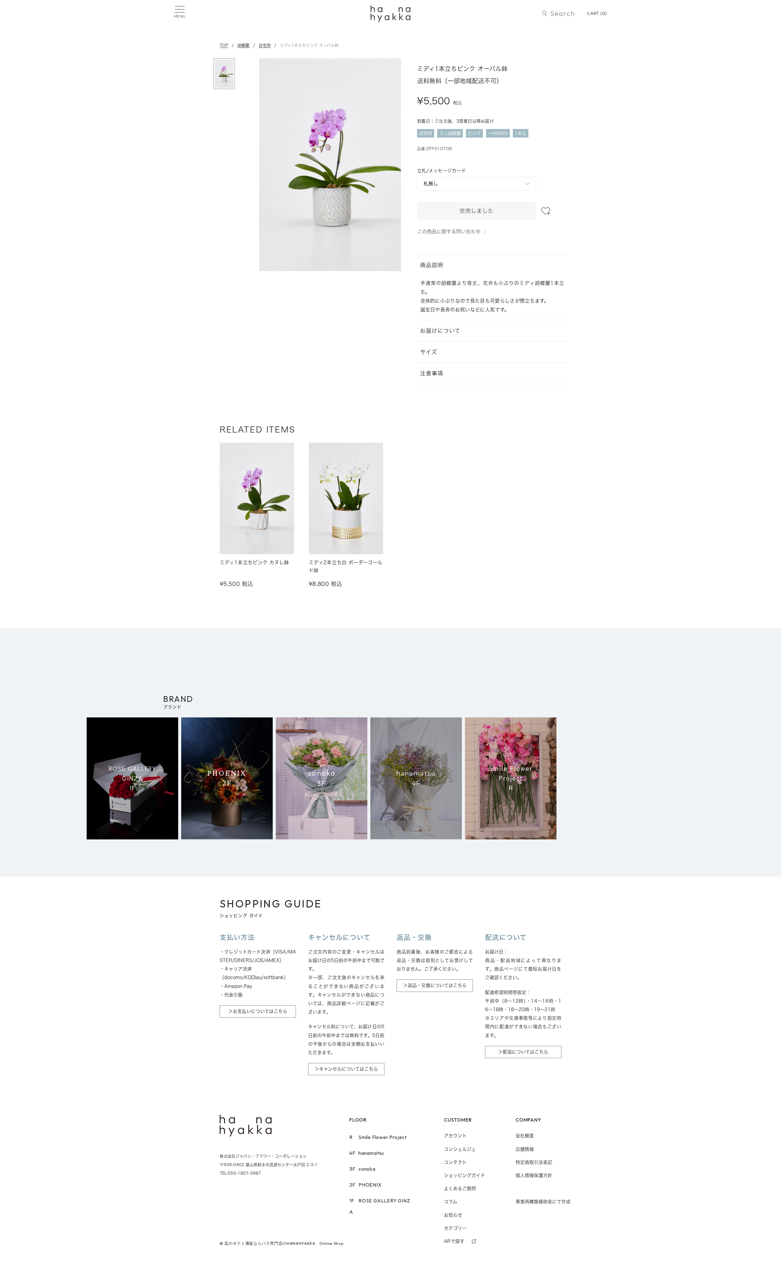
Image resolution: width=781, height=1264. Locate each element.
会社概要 (525, 1136)
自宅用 (265, 45)
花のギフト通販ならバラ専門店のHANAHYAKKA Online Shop (284, 1243)
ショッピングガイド (464, 1175)
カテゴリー (455, 1228)
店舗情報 (525, 1149)
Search (562, 13)
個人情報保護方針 (534, 1175)
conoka (362, 1169)
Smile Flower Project (378, 1137)
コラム (450, 1202)
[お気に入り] (545, 211)
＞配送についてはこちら (523, 1052)
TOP (224, 45)
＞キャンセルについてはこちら (346, 1069)
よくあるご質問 (460, 1188)
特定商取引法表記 (534, 1162)
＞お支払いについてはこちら (257, 1011)
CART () (597, 13)
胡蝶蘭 (243, 45)
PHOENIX (365, 1185)
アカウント (455, 1136)
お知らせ (453, 1215)
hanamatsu (366, 1153)
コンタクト (455, 1162)
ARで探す (454, 1241)
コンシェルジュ (460, 1149)
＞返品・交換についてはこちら (435, 985)
